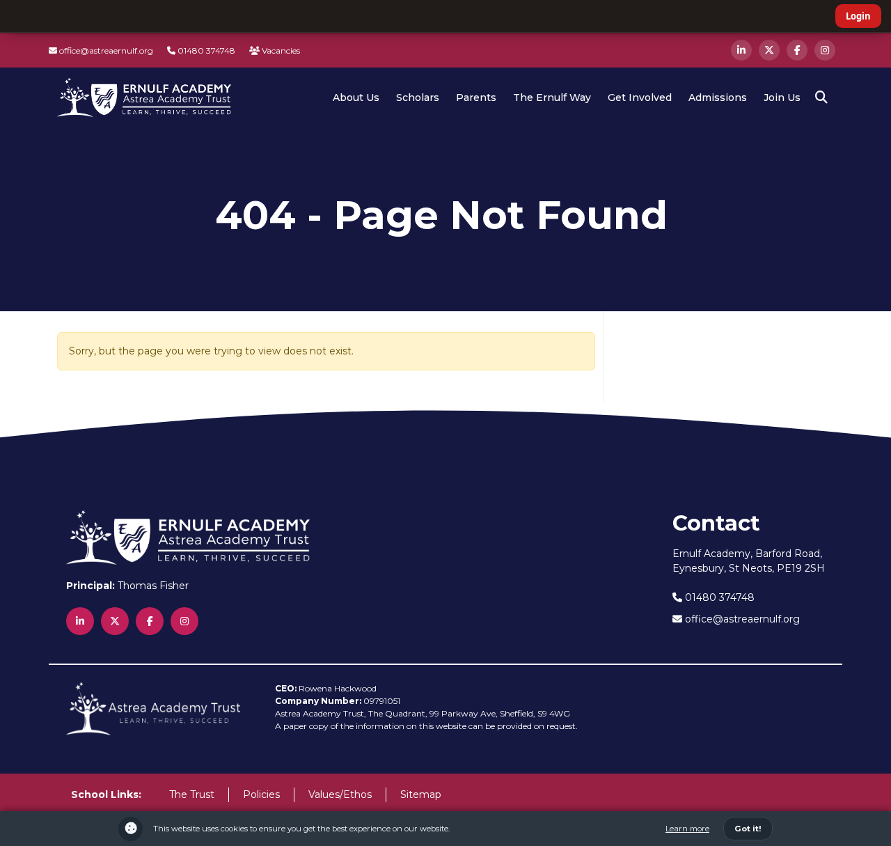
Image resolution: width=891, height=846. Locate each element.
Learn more (687, 828)
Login (858, 16)
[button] (821, 97)
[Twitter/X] (769, 50)
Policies (261, 794)
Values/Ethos (340, 794)
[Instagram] (824, 50)
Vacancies (280, 50)
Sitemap (420, 794)
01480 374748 (205, 50)
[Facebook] (797, 50)
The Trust (191, 794)
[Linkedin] (741, 50)
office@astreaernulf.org (105, 50)
